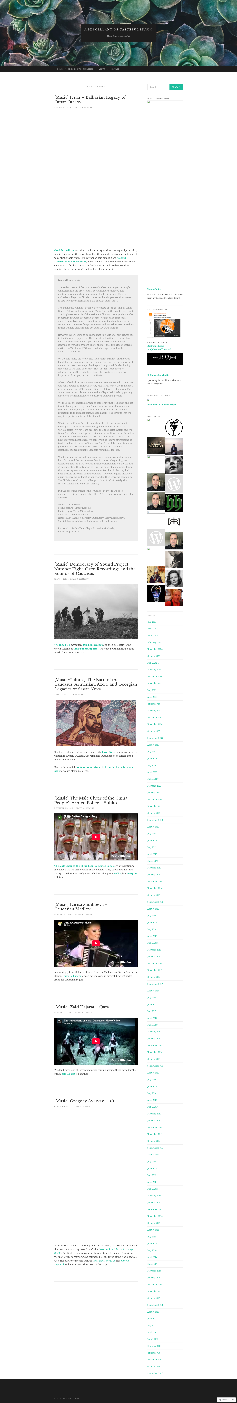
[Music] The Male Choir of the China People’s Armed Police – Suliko (90, 800)
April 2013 (152, 1332)
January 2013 (153, 1352)
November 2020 (154, 724)
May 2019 (151, 847)
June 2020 (152, 758)
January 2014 (153, 1277)
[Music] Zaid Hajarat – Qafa (81, 1007)
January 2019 (153, 874)
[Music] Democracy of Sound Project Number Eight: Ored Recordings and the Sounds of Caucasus (95, 569)
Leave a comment (83, 107)
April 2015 (152, 1182)
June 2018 (152, 922)
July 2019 (151, 833)
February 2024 (154, 669)
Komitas (110, 1260)
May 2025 (151, 628)
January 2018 (153, 956)
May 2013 (151, 1325)
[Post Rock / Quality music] (156, 594)
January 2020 (153, 792)
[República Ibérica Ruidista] (174, 522)
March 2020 (152, 779)
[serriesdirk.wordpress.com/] (174, 560)
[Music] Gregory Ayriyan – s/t (84, 1101)
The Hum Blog (62, 644)
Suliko (117, 873)
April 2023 (152, 697)
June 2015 (152, 1168)
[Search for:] (165, 87)
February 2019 (154, 867)
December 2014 (154, 1209)
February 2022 (154, 710)
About (102, 69)
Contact (114, 69)
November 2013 (154, 1291)
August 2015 (153, 1154)
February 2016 (154, 1113)
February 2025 (154, 642)
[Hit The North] (156, 427)
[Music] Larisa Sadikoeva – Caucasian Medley (81, 907)
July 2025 (151, 622)
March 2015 (152, 1188)
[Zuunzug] (174, 428)
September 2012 (155, 1373)
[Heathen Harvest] (174, 503)
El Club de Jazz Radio (158, 375)
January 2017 (153, 1038)
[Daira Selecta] (174, 447)
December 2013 (154, 1284)
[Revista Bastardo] (174, 465)
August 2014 (153, 1229)
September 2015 (155, 1148)
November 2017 (154, 970)
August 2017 (153, 990)
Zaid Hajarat (68, 1073)
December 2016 (154, 1045)
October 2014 (153, 1223)
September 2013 (155, 1305)
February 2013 (154, 1346)
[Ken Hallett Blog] (174, 598)
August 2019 (153, 826)
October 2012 (153, 1366)
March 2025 (152, 635)
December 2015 (154, 1127)
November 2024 (154, 649)
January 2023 (153, 703)
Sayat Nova (99, 1260)
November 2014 (154, 1216)
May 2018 (151, 929)
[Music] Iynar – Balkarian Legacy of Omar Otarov (90, 99)
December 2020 (154, 717)
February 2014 (154, 1270)
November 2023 (154, 683)
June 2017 (152, 1004)
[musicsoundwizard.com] (156, 446)
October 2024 (153, 656)
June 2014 (152, 1243)
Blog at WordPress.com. (67, 1398)
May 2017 (151, 1011)
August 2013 (153, 1311)
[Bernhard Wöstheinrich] (156, 464)
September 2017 (155, 984)
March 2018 (152, 943)
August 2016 (153, 1072)
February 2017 (154, 1031)
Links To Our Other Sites (80, 69)
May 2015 (151, 1175)
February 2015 (154, 1195)
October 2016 (153, 1059)
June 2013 (152, 1318)
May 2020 (151, 765)
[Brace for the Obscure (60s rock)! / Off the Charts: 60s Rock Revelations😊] (156, 538)
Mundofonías (154, 289)
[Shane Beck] (156, 482)
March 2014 (152, 1264)
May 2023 (151, 690)
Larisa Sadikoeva (72, 975)
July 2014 (151, 1236)
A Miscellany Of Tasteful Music (118, 29)
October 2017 (153, 977)
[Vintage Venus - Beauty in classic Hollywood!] (174, 579)
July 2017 (151, 997)
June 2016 (152, 1086)
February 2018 (154, 949)
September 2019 (155, 820)
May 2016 (151, 1093)
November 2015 (154, 1134)
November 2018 (154, 888)
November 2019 (154, 806)
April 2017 (152, 1018)
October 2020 (153, 731)
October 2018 (153, 895)
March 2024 (152, 662)
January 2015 (153, 1202)
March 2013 (152, 1339)
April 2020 (152, 772)
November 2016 (154, 1052)
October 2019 (153, 813)
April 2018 (152, 936)
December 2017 (154, 963)
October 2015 (153, 1141)
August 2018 (153, 908)
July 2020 (151, 751)
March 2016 (152, 1106)
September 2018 (155, 902)
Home (60, 69)
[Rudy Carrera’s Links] (156, 501)
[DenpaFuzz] (174, 484)
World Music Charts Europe (161, 404)
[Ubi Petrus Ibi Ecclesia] (156, 575)
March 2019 (152, 861)
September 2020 (155, 738)
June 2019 (152, 840)
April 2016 (152, 1100)
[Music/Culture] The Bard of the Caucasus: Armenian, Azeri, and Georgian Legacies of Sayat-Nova (95, 684)
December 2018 (154, 881)
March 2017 (152, 1025)
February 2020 (154, 785)
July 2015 (151, 1161)
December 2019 (154, 799)
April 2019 (152, 854)
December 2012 (154, 1359)
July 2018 (151, 915)
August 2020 (153, 745)
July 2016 (151, 1079)
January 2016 (153, 1120)
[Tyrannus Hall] (174, 541)
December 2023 (154, 676)
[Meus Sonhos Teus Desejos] (156, 556)
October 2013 (153, 1298)
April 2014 (152, 1257)
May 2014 (151, 1250)
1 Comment (77, 694)
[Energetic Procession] (156, 519)
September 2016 (155, 1065)
